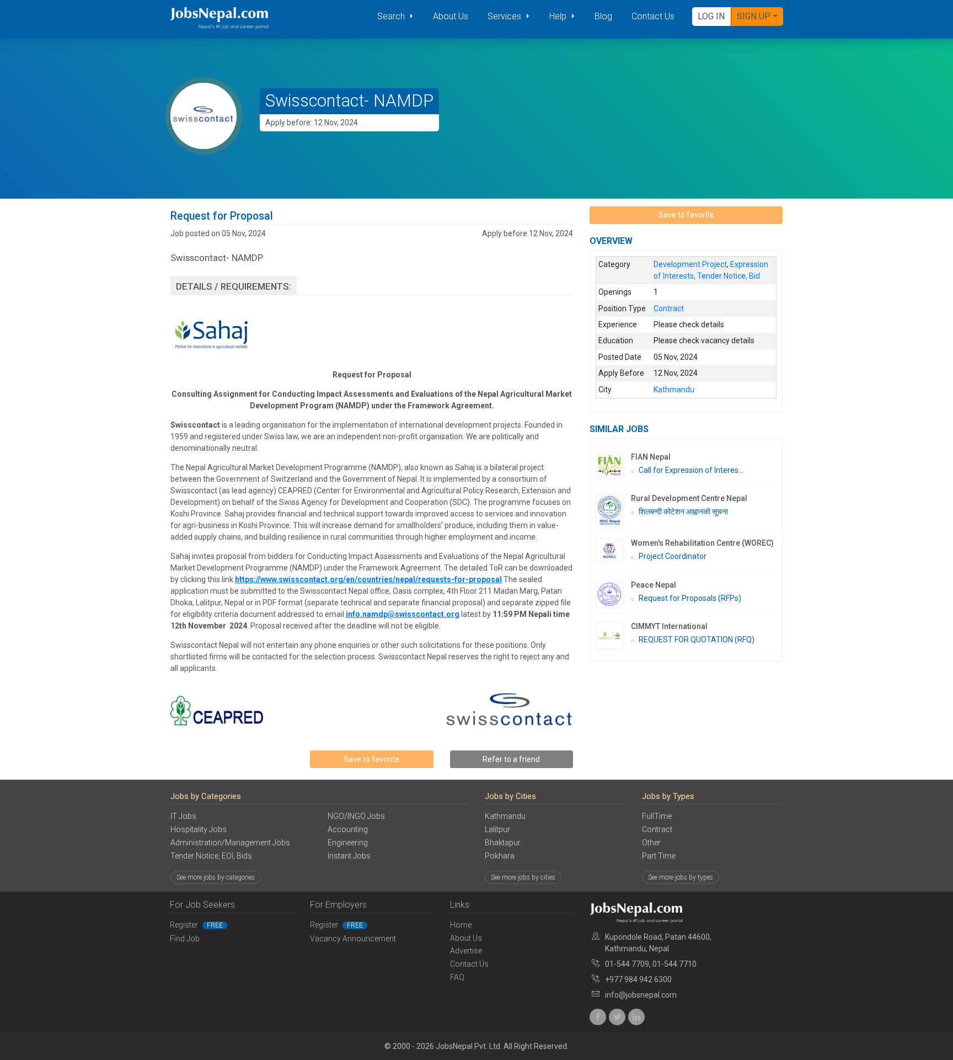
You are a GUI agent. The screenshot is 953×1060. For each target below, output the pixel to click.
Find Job (185, 938)
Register (196, 924)
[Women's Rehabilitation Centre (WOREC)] (613, 550)
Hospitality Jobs (198, 829)
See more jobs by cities (523, 877)
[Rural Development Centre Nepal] (613, 510)
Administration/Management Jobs (230, 842)
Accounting (348, 829)
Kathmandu (505, 816)
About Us (450, 16)
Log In (711, 16)
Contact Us (652, 16)
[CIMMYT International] (613, 635)
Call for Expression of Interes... (691, 470)
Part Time (659, 855)
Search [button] (392, 16)
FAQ (457, 977)
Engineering (348, 842)
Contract (657, 829)
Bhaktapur (503, 842)
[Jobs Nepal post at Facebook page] (598, 1017)
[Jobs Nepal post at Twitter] (617, 1017)
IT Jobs (183, 816)
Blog (603, 16)
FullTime (657, 816)
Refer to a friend (511, 759)
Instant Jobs (349, 855)
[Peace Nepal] (613, 594)
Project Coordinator (672, 556)
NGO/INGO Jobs (356, 816)
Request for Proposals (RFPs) (690, 598)
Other (651, 842)
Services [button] (505, 16)
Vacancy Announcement (353, 938)
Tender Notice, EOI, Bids (211, 855)
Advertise (466, 950)
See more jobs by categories (215, 877)
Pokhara (500, 855)
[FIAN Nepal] (613, 465)
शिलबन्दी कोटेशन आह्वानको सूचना (683, 511)
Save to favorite (371, 759)
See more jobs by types (680, 877)
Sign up (753, 16)
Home (461, 924)
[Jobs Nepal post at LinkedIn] (636, 1017)
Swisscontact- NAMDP (349, 100)
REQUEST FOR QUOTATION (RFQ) (696, 639)
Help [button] (559, 16)
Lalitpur (497, 829)
